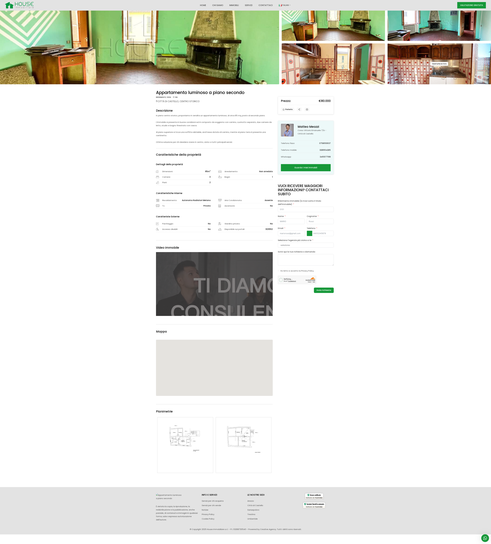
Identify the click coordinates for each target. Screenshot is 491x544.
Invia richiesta (324, 290)
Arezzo (250, 501)
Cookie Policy (208, 518)
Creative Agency (268, 529)
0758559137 (325, 143)
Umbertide (252, 518)
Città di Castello (255, 505)
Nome (281, 216)
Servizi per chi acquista (213, 501)
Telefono (311, 228)
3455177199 (325, 156)
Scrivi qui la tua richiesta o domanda (296, 251)
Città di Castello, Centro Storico (178, 101)
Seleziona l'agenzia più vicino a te (294, 240)
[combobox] (309, 233)
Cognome (312, 216)
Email (280, 228)
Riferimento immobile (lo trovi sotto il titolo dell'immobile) (299, 203)
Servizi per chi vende (211, 505)
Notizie (205, 509)
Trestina (251, 514)
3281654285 (325, 150)
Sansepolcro (253, 509)
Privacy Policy (307, 270)
